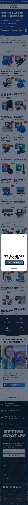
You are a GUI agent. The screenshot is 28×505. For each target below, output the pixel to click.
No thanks (14, 268)
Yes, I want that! (14, 262)
